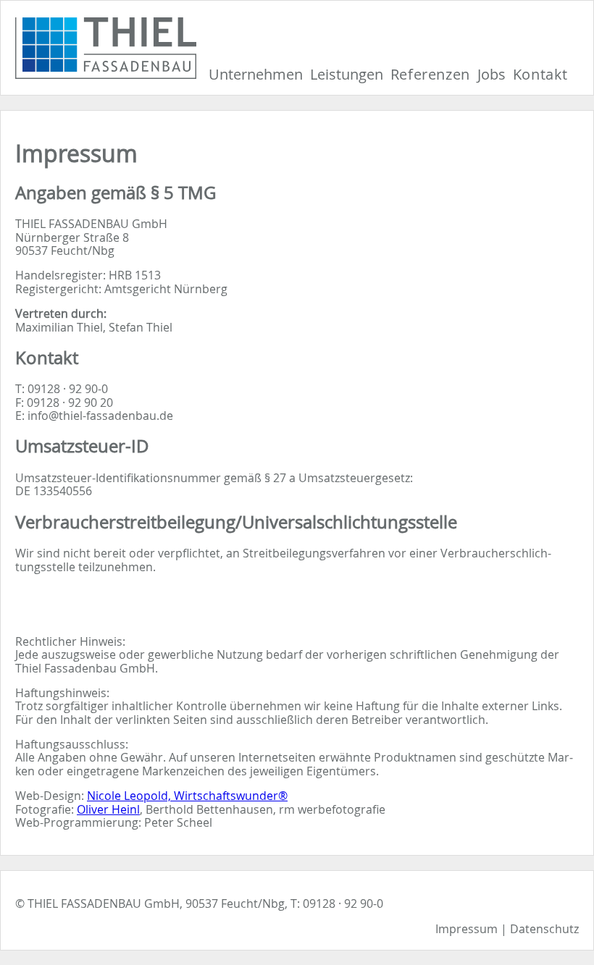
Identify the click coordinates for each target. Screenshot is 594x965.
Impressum (466, 929)
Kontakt (540, 74)
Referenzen (430, 74)
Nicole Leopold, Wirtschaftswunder (187, 796)
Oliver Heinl (108, 809)
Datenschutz (544, 929)
